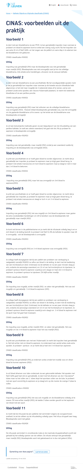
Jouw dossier (64, 5)
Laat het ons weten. (41, 452)
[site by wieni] (74, 467)
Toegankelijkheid (32, 467)
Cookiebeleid (12, 467)
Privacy (21, 467)
